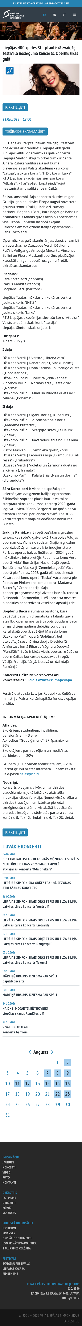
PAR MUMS (9, 1198)
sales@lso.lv (29, 774)
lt (64, 15)
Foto (6, 1177)
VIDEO (6, 1172)
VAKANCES (9, 1213)
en (54, 15)
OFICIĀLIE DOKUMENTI (17, 1238)
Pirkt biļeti (15, 107)
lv (44, 15)
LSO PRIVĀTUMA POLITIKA (20, 1243)
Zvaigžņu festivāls (16, 1263)
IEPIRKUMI (9, 1228)
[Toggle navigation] (74, 14)
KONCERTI (9, 1167)
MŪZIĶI (7, 1208)
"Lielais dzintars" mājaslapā (48, 680)
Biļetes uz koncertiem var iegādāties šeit (41, 3)
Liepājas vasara (14, 1268)
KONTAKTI (9, 1182)
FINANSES (9, 1233)
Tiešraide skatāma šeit (25, 131)
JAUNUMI (8, 1162)
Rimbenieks (10, 1273)
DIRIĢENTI (9, 1203)
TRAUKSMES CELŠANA (17, 1248)
